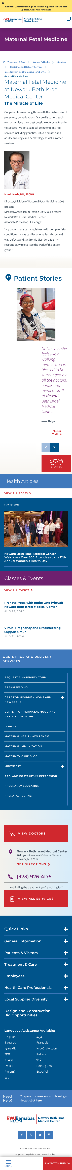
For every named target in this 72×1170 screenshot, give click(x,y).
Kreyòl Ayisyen (46, 1048)
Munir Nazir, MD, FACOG (19, 194)
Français (42, 1042)
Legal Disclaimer (33, 1154)
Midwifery (13, 766)
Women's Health (41, 62)
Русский (10, 1071)
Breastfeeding (16, 687)
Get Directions (31, 864)
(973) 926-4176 (34, 876)
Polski (9, 1066)
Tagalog (10, 1042)
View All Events (16, 590)
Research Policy (48, 1154)
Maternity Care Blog (21, 756)
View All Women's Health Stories (56, 463)
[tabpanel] (36, 314)
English (10, 1036)
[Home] (22, 20)
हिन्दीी (7, 1054)
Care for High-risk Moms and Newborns (28, 699)
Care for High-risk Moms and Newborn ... (25, 72)
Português (44, 1066)
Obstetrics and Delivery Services (26, 67)
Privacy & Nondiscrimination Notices (35, 1148)
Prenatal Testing (18, 796)
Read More (57, 432)
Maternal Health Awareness (27, 736)
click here (35, 1100)
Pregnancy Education (22, 786)
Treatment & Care (16, 62)
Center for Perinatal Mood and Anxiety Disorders (30, 714)
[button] (57, 1163)
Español (42, 1071)
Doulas (10, 726)
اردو (7, 1077)
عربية (39, 1036)
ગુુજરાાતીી (10, 1048)
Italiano (41, 1054)
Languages (19, 1154)
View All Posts (16, 493)
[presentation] (54, 393)
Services (61, 62)
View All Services (36, 898)
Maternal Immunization (23, 746)
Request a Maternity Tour (25, 677)
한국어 (9, 1060)
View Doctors (32, 833)
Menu (8, 1165)
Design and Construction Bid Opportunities (27, 1013)
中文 (39, 1060)
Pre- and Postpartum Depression (31, 776)
